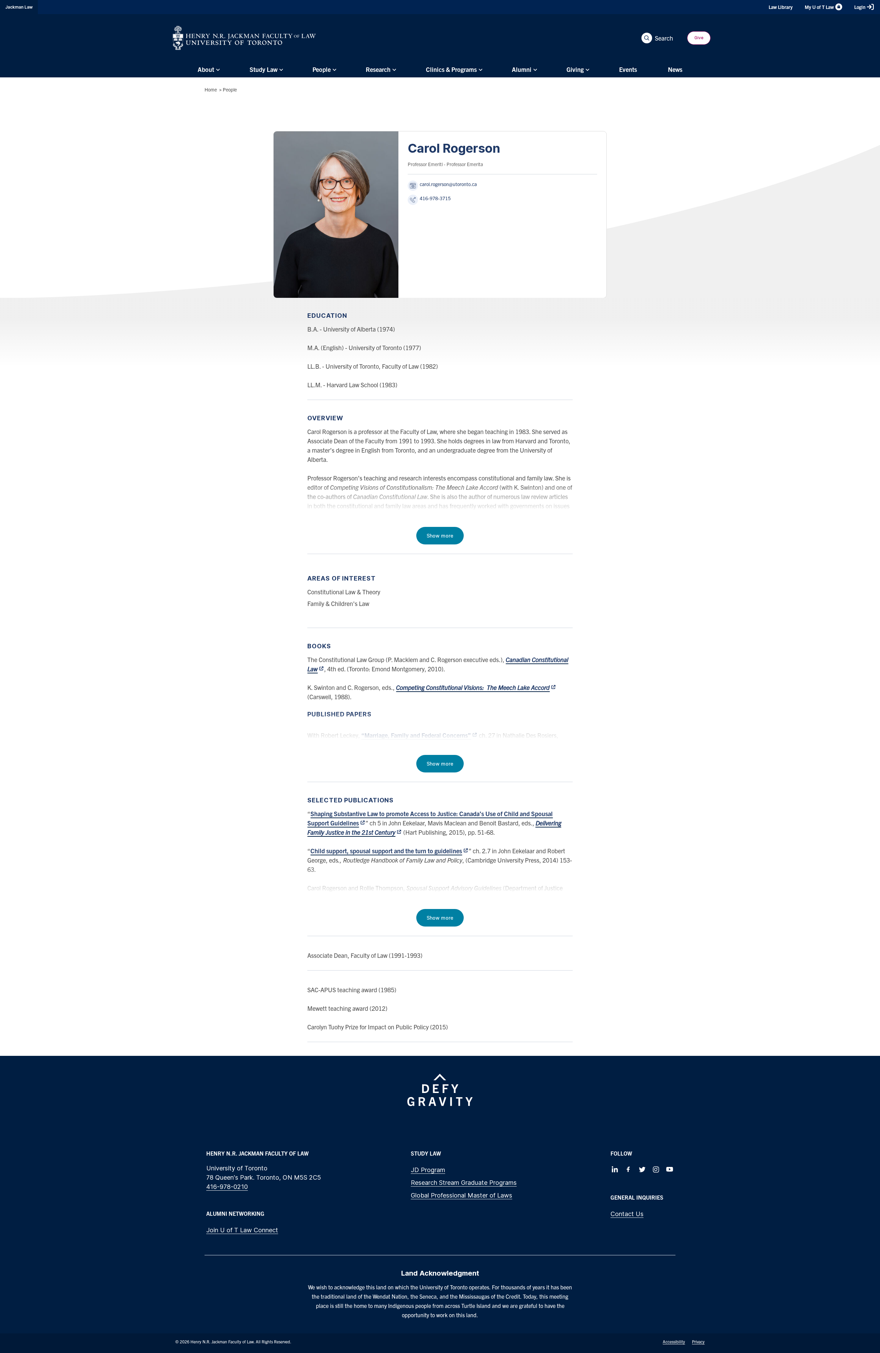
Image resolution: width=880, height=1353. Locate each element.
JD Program (428, 1169)
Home (211, 89)
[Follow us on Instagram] (656, 1169)
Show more (440, 536)
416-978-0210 (227, 1186)
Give (698, 37)
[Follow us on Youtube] (669, 1169)
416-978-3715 (435, 198)
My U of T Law (819, 7)
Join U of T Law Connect (242, 1230)
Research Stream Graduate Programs (464, 1182)
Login (860, 7)
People (230, 89)
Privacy (698, 1341)
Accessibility (674, 1341)
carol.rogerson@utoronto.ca (448, 184)
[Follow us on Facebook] (628, 1169)
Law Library (781, 7)
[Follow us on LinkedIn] (614, 1169)
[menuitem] (208, 69)
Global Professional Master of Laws (461, 1195)
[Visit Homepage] (244, 38)
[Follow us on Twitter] (642, 1169)
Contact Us (627, 1213)
